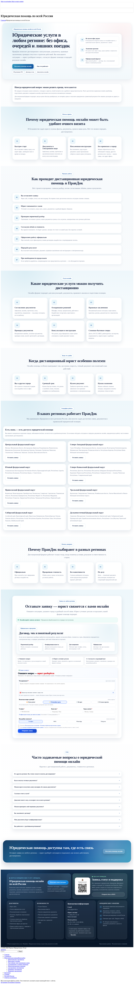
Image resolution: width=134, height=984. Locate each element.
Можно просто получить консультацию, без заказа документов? (35, 787)
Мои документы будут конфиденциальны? (28, 819)
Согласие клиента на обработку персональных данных (18, 920)
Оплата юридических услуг (17, 909)
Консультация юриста (44, 909)
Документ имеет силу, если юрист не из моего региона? (32, 800)
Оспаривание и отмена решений (18, 964)
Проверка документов (15, 969)
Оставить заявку (12, 457)
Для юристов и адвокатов (45, 920)
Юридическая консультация (16, 966)
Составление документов (16, 968)
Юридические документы (16, 959)
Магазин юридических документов (48, 914)
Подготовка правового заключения (47, 917)
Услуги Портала (42, 906)
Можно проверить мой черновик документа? (29, 806)
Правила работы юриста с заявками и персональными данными (20, 927)
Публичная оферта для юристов (18, 923)
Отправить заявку (27, 730)
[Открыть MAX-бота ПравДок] (82, 886)
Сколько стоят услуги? (21, 793)
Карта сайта (13, 906)
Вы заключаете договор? (22, 813)
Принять (18, 982)
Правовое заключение (15, 971)
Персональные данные (105, 944)
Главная (3, 20)
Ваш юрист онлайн (14, 961)
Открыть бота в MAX (108, 894)
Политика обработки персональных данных (20, 915)
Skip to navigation (6, 1)
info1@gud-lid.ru (73, 909)
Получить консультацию (58, 882)
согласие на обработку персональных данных (33, 727)
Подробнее (8, 982)
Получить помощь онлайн (23, 66)
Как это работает (42, 66)
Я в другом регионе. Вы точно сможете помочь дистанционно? (34, 774)
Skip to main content (17, 1)
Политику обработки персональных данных (50, 725)
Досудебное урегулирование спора (19, 963)
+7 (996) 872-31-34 (73, 915)
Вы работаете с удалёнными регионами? (27, 826)
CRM (39, 922)
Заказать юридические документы (47, 912)
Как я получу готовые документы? (25, 780)
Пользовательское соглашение (32, 725)
